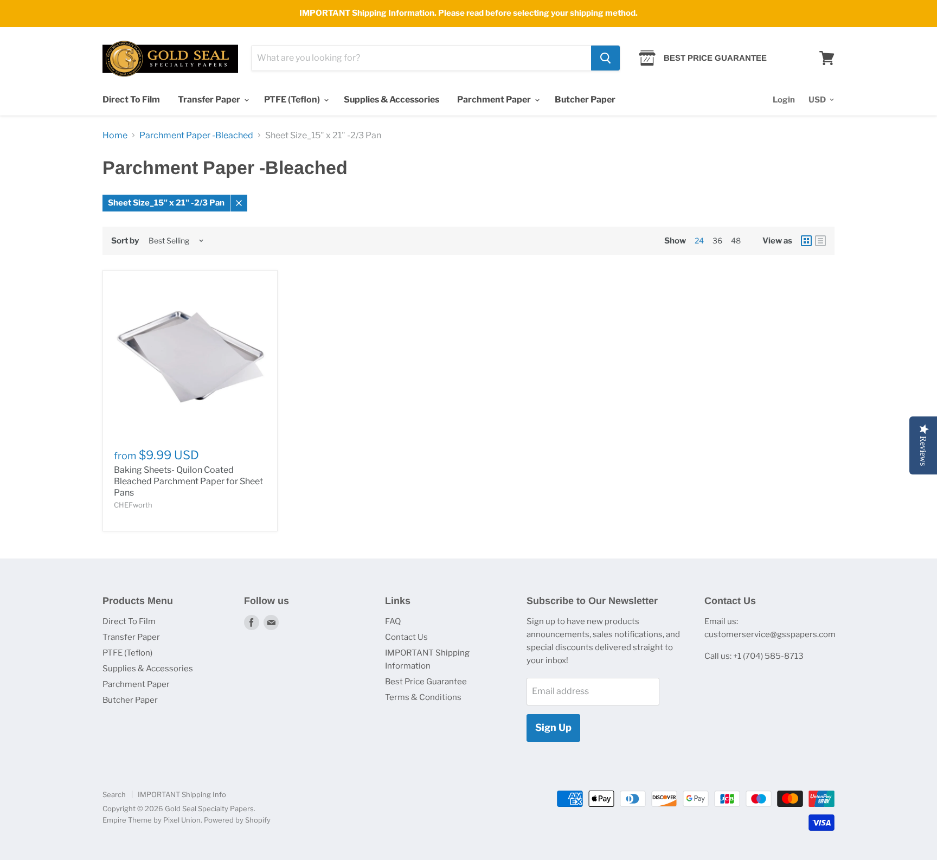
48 (736, 240)
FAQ (393, 621)
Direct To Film (131, 99)
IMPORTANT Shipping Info (182, 794)
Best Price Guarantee (426, 681)
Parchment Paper (494, 99)
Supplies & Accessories (391, 99)
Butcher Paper (585, 99)
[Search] (605, 58)
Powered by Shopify (237, 820)
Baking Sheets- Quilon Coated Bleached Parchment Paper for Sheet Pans (188, 481)
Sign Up (553, 727)
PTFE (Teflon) (293, 99)
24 (699, 240)
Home (114, 135)
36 (717, 240)
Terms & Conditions (423, 697)
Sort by (125, 241)
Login (784, 100)
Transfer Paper (210, 99)
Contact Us (406, 637)
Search (114, 794)
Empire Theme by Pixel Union (151, 820)
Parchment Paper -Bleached (196, 135)
